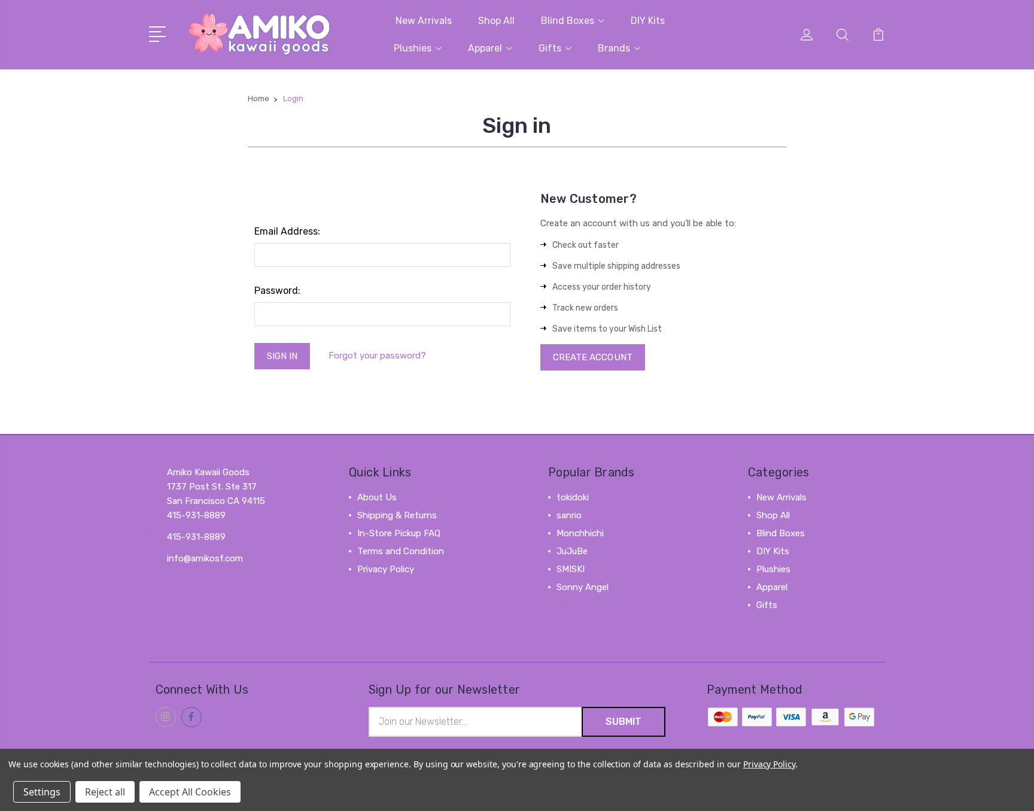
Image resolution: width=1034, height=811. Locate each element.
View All (573, 605)
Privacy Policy (385, 569)
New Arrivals (424, 20)
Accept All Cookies (190, 791)
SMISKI (570, 569)
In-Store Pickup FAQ (398, 533)
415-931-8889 (196, 536)
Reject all (105, 791)
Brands (614, 48)
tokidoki (572, 497)
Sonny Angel (582, 587)
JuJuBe (572, 551)
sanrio (569, 515)
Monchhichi (580, 533)
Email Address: (287, 231)
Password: (277, 290)
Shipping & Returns (397, 515)
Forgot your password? (377, 355)
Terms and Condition (400, 551)
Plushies (412, 48)
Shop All (496, 20)
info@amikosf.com (205, 558)
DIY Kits (648, 20)
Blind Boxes (567, 20)
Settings (41, 791)
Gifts (550, 48)
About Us (377, 497)
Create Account (592, 357)
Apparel (485, 48)
